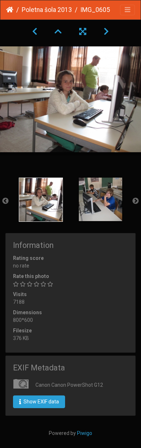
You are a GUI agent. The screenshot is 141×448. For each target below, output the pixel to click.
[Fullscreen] (82, 31)
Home (9, 9)
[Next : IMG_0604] (106, 31)
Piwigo (84, 433)
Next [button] (135, 201)
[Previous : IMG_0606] (35, 31)
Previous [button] (5, 201)
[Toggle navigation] (127, 10)
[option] (40, 200)
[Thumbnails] (58, 31)
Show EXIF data (40, 402)
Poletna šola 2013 (47, 9)
